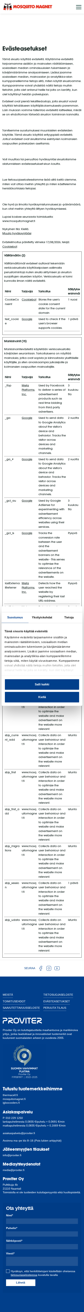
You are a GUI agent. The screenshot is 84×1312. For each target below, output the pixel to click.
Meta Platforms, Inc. (28, 390)
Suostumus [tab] (15, 617)
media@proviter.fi (13, 1170)
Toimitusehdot (14, 1001)
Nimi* (9, 1215)
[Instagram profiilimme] (49, 968)
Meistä (8, 994)
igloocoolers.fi (11, 1102)
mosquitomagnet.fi (14, 1099)
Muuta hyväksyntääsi (16, 233)
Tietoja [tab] (69, 617)
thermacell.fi (10, 1095)
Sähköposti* (14, 1240)
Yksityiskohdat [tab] (42, 617)
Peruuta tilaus (54, 1007)
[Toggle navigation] (79, 7)
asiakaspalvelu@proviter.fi (19, 1133)
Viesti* (10, 1253)
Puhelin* (11, 1228)
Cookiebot (9, 246)
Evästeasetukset (56, 1001)
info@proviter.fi (12, 1155)
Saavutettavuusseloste (21, 1007)
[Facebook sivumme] (40, 968)
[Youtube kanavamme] (57, 968)
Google (27, 319)
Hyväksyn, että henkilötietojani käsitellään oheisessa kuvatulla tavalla (43, 1273)
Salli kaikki (42, 684)
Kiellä (42, 697)
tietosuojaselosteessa (24, 1274)
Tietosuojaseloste (58, 994)
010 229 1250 (14, 1117)
